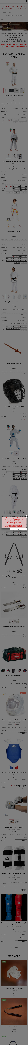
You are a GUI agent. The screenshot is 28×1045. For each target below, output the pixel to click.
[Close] (26, 516)
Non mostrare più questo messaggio (18, 529)
